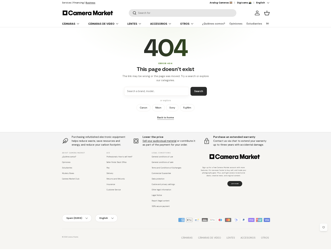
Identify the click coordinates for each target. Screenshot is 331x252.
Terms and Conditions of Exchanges (166, 168)
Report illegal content (160, 201)
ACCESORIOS (158, 24)
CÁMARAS (68, 24)
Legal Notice (157, 195)
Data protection (158, 179)
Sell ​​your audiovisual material (159, 141)
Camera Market (72, 237)
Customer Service (114, 190)
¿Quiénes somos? (213, 23)
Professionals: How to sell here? (119, 157)
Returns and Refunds (116, 179)
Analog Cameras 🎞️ (221, 2)
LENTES (132, 24)
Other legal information (161, 190)
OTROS (184, 24)
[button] (267, 13)
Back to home (165, 117)
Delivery (110, 173)
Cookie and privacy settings (163, 184)
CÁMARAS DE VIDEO (101, 24)
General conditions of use (162, 157)
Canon (143, 107)
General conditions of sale (162, 162)
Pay (108, 168)
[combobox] (182, 13)
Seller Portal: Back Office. (117, 162)
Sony (172, 107)
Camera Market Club (70, 179)
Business (90, 2)
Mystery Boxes (68, 173)
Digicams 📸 (244, 2)
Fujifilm (187, 107)
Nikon (158, 107)
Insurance (111, 184)
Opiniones (235, 23)
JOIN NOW (235, 183)
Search (198, 91)
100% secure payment (161, 206)
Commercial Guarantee (161, 173)
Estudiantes (254, 23)
